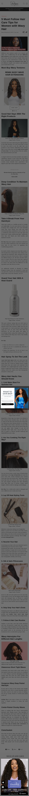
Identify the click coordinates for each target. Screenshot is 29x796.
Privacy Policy (8, 402)
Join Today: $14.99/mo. (14, 794)
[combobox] (2, 398)
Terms (10, 402)
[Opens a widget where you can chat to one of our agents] (23, 793)
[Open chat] (3, 782)
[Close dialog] (27, 388)
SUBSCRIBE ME (7, 404)
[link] (14, 775)
